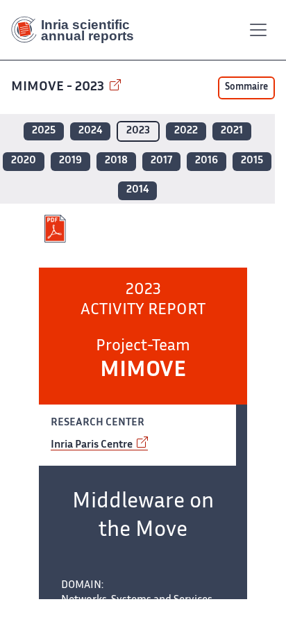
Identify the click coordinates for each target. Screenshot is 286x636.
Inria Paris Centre (93, 445)
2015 (252, 160)
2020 (23, 160)
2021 (232, 131)
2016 (206, 160)
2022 (186, 131)
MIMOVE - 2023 (59, 87)
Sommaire (246, 87)
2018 (116, 160)
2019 (70, 160)
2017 (161, 160)
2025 (44, 131)
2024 (90, 131)
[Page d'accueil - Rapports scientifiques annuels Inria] (77, 30)
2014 (137, 190)
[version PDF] (56, 229)
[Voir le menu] (258, 30)
